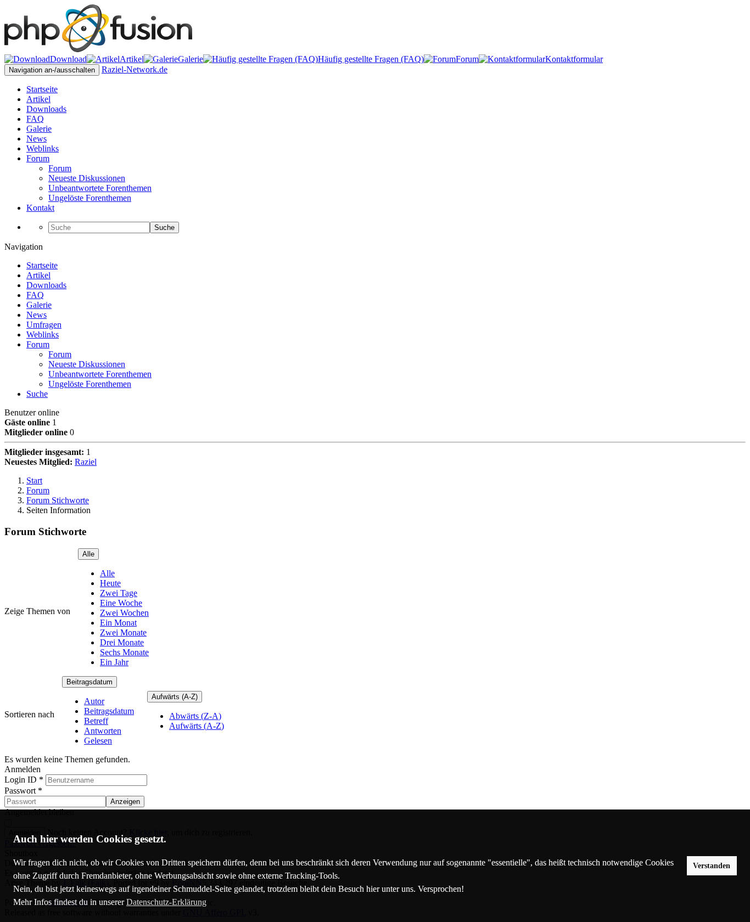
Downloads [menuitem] (46, 109)
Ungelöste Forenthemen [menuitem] (89, 198)
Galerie (39, 305)
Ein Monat (118, 622)
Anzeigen (125, 801)
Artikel (38, 275)
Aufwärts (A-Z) (175, 697)
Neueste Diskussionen (86, 364)
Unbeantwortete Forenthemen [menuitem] (100, 188)
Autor (94, 701)
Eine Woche (121, 603)
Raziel (86, 461)
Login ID (23, 779)
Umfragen (43, 324)
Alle (88, 554)
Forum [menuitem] (37, 158)
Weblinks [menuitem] (42, 148)
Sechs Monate (124, 652)
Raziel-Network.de (134, 69)
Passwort (23, 790)
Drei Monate (122, 642)
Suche (164, 227)
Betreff (96, 721)
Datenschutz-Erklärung (166, 902)
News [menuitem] (36, 138)
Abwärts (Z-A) (195, 716)
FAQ (35, 295)
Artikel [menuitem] (38, 99)
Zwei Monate (123, 632)
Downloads (46, 285)
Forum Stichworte (57, 500)
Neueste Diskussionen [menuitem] (86, 178)
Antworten (102, 730)
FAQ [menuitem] (35, 118)
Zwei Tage (118, 593)
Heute (110, 583)
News (36, 314)
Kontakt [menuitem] (40, 207)
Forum (37, 344)
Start (34, 480)
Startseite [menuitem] (42, 89)
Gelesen (98, 740)
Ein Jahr (114, 662)
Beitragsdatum (89, 682)
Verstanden (711, 865)
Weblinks (42, 334)
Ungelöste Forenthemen (89, 384)
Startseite (42, 265)
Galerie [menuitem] (39, 128)
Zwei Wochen (124, 612)
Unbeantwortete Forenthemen (100, 374)
